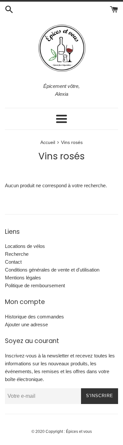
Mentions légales (23, 277)
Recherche (17, 254)
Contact (13, 262)
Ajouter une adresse (26, 324)
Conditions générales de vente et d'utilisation (52, 270)
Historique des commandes (34, 316)
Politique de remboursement (35, 285)
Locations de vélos (25, 246)
